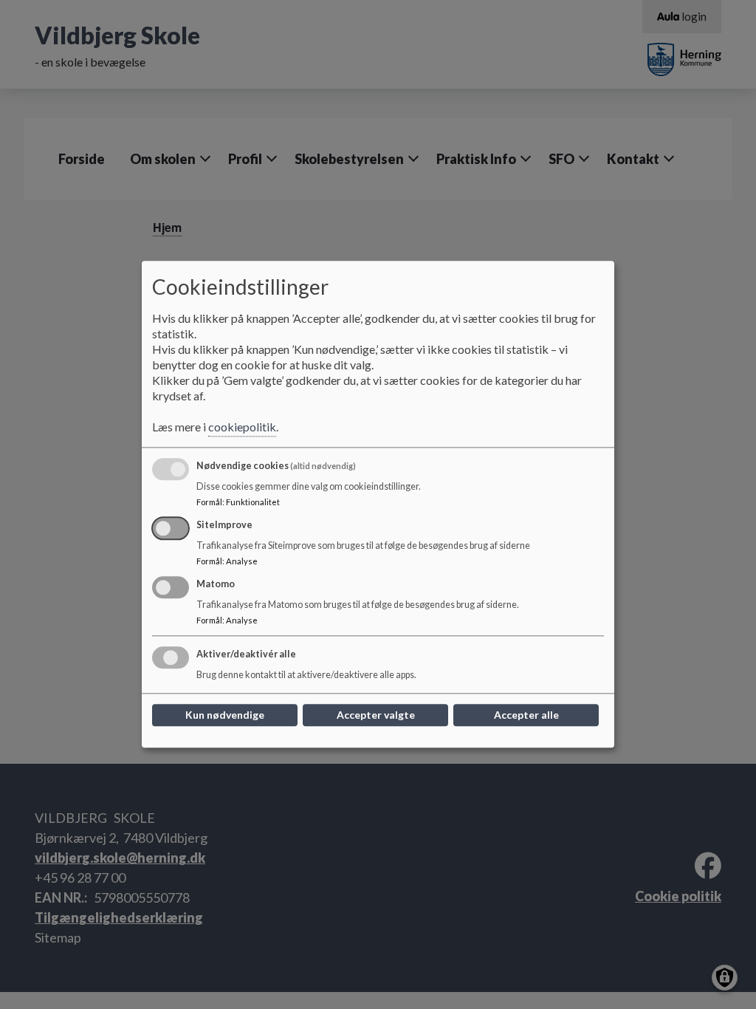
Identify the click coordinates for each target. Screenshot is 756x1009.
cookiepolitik (242, 427)
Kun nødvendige (224, 715)
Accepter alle (526, 715)
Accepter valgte (376, 715)
